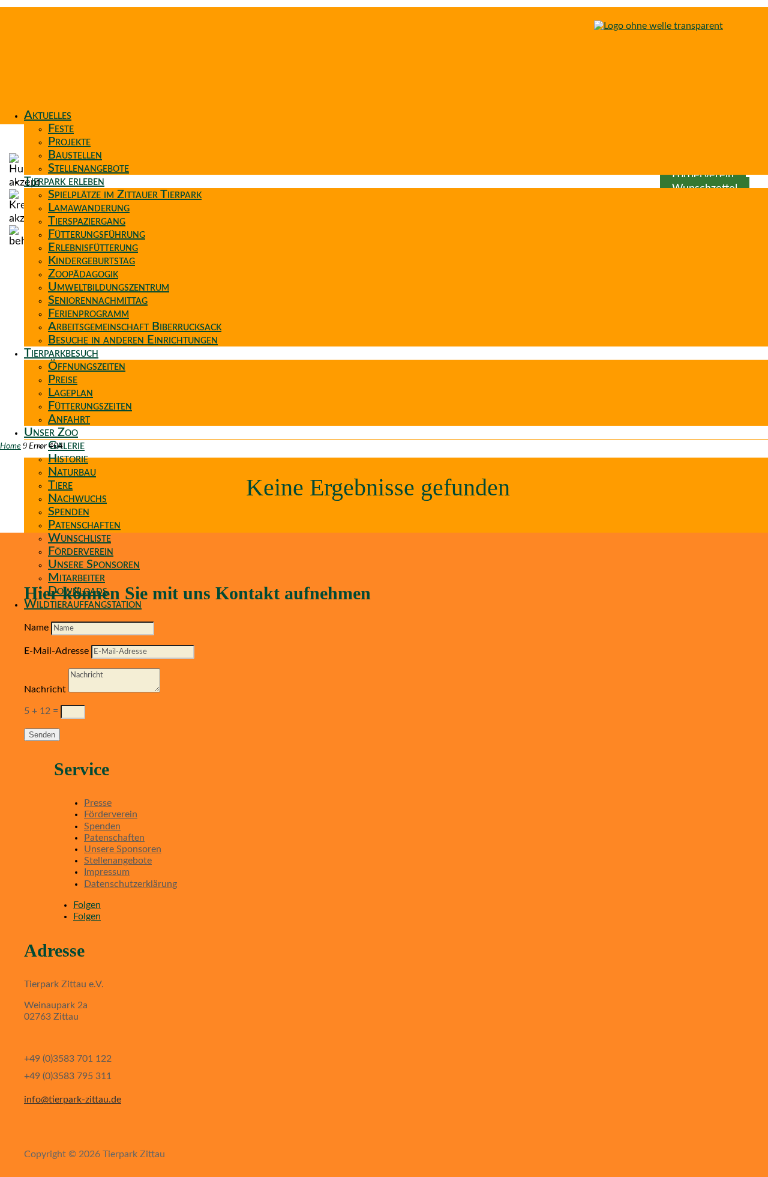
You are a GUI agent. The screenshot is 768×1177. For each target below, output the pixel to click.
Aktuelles (47, 115)
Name (36, 627)
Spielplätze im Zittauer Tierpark (125, 195)
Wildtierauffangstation (83, 604)
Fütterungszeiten (90, 406)
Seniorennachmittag (98, 300)
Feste (61, 129)
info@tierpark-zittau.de (72, 1099)
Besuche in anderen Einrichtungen (133, 340)
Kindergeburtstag (91, 261)
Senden (42, 734)
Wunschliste (79, 538)
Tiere (60, 485)
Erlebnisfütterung (93, 247)
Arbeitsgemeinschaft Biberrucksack (134, 327)
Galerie (66, 446)
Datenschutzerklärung (130, 884)
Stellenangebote (88, 168)
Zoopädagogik (83, 274)
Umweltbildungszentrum (108, 287)
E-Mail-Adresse (56, 651)
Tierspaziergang (86, 221)
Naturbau (72, 472)
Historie (68, 459)
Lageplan (70, 393)
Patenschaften (84, 525)
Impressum (107, 872)
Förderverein (80, 551)
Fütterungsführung (96, 234)
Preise (62, 380)
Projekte (69, 142)
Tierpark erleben (64, 181)
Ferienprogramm (88, 313)
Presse (98, 803)
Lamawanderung (89, 208)
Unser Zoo (51, 432)
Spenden (68, 512)
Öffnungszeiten (86, 366)
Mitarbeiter (76, 578)
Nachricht (45, 689)
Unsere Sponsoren (94, 564)
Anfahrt (69, 419)
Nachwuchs (77, 498)
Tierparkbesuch (61, 353)
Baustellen (75, 155)
